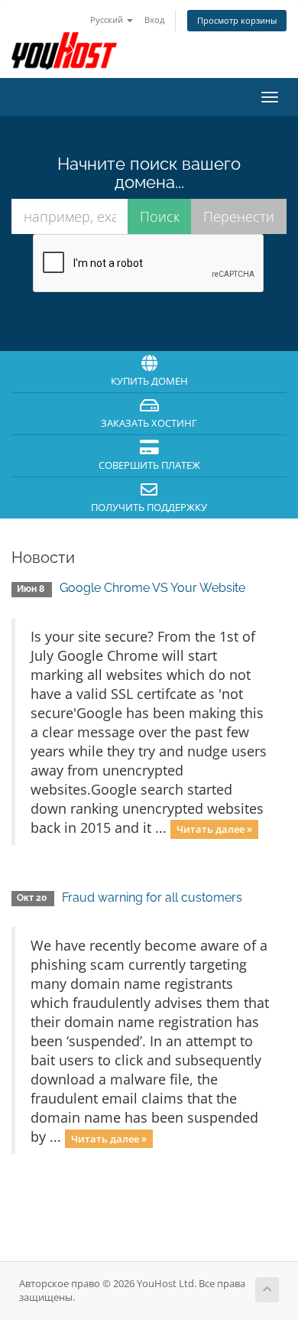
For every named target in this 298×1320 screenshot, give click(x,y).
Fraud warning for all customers (152, 897)
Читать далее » (214, 829)
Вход (154, 19)
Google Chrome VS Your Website (152, 587)
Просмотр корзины (237, 20)
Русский (107, 19)
